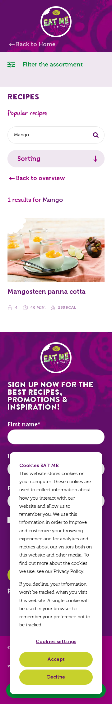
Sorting (28, 158)
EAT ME (56, 21)
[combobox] (56, 135)
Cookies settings (56, 641)
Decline (56, 677)
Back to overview (40, 178)
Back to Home (35, 44)
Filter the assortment (52, 64)
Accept (56, 659)
